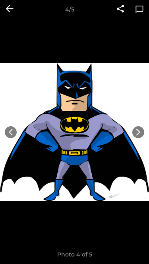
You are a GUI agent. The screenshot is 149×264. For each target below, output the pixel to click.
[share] (120, 9)
